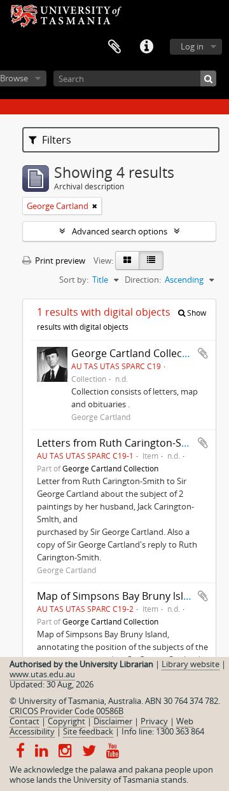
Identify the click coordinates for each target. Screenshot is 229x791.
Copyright (66, 721)
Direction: (143, 279)
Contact (24, 721)
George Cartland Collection (136, 353)
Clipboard (114, 47)
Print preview (59, 260)
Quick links (146, 47)
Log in (192, 46)
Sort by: (73, 279)
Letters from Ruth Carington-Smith (120, 443)
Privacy (154, 721)
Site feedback (88, 731)
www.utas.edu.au (42, 674)
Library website (190, 664)
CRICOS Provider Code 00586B (66, 711)
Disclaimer (113, 721)
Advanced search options (119, 231)
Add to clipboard (203, 353)
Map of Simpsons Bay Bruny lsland (119, 596)
